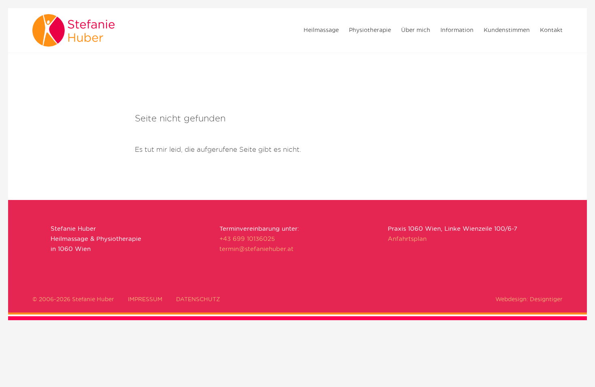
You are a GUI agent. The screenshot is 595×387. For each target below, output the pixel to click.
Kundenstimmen (507, 30)
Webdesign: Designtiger (529, 299)
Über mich (415, 30)
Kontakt (551, 30)
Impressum (145, 299)
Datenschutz (198, 299)
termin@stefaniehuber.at (256, 249)
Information (457, 30)
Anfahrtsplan (407, 239)
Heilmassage (321, 30)
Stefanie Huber (94, 30)
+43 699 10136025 (247, 239)
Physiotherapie (370, 30)
